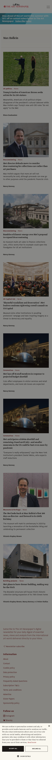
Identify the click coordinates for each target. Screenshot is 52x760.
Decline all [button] (36, 749)
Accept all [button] (13, 749)
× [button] (49, 726)
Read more (32, 742)
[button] (25, 756)
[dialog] (26, 741)
